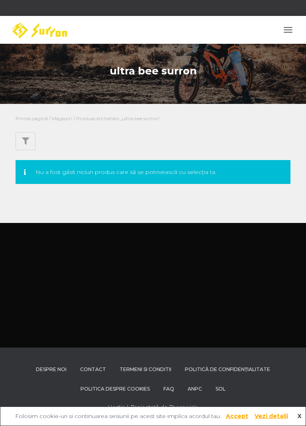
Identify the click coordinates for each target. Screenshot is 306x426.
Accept (237, 416)
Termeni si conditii (145, 369)
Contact (93, 369)
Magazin (62, 118)
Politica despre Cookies (115, 389)
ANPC (195, 389)
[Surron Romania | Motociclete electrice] (42, 30)
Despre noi (51, 369)
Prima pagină (32, 118)
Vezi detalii (271, 416)
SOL (221, 389)
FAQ (168, 389)
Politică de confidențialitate (227, 369)
